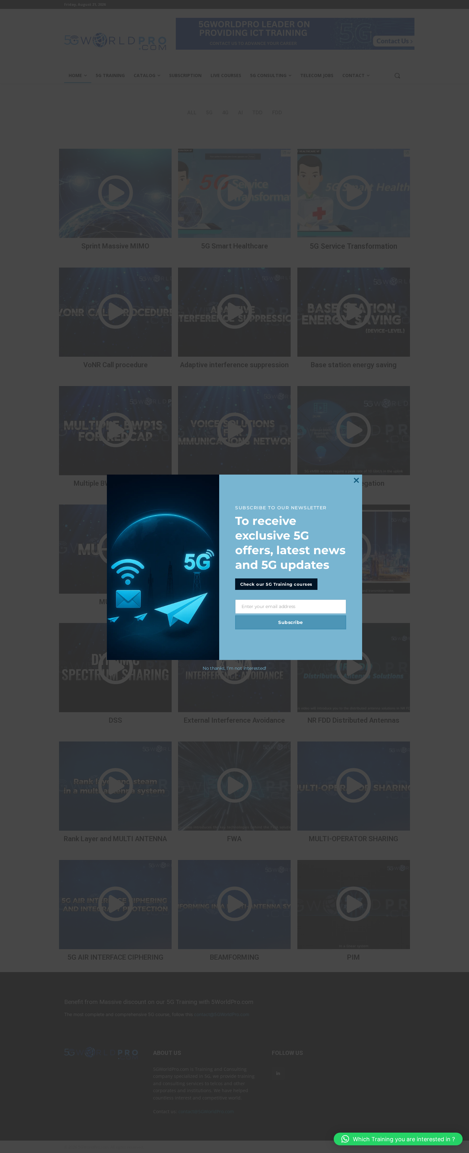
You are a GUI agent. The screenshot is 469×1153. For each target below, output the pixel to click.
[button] (398, 1139)
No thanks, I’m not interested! (234, 668)
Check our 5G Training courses (276, 584)
